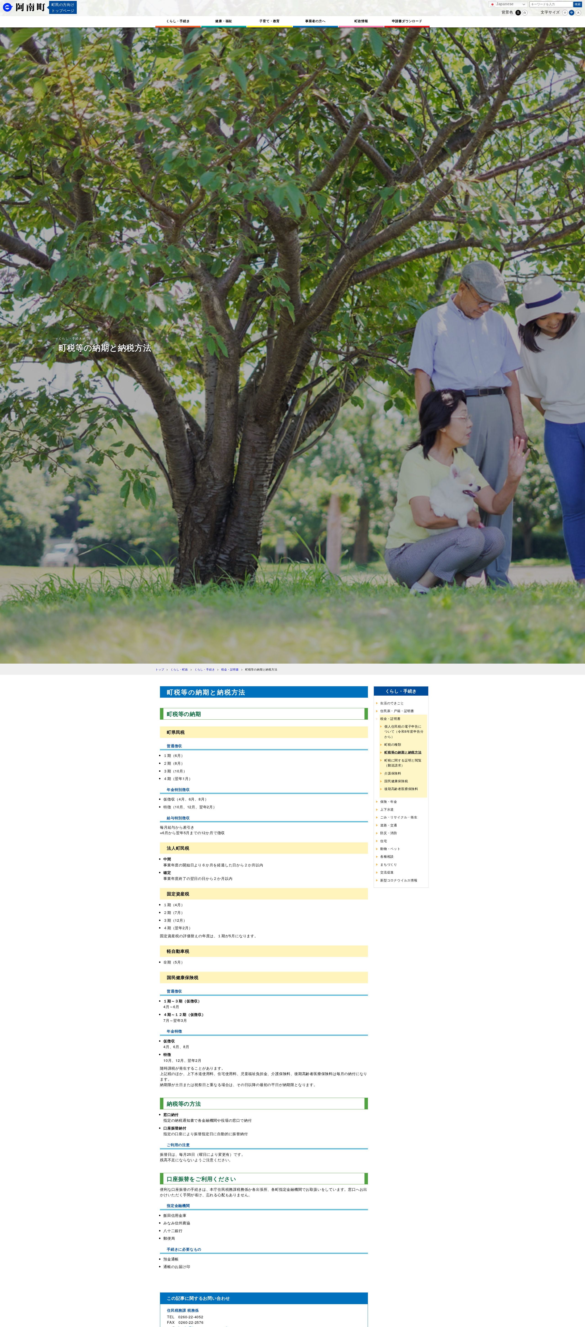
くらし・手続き (178, 21)
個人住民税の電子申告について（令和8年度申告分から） (404, 731)
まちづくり (388, 864)
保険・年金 (388, 801)
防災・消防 (388, 832)
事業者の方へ (315, 21)
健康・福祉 (223, 21)
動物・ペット (390, 848)
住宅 (383, 840)
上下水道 (387, 809)
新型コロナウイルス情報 (398, 880)
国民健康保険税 (396, 781)
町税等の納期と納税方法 (403, 752)
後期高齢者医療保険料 (401, 788)
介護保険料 (392, 773)
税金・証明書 (390, 718)
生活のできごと (392, 703)
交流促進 (387, 872)
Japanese (504, 4)
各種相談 (387, 856)
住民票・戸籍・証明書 (397, 710)
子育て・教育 (269, 21)
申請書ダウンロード (407, 21)
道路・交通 (388, 825)
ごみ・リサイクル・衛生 (398, 817)
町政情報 (361, 21)
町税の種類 (392, 744)
